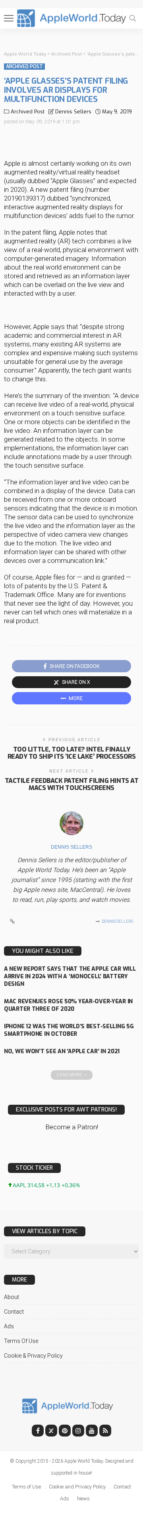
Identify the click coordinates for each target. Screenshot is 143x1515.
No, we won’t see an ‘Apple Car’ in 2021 (62, 1051)
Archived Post (24, 66)
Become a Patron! (71, 1127)
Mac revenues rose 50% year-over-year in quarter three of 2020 (68, 1005)
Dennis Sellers (73, 111)
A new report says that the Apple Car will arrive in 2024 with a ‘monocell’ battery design (70, 976)
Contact (14, 1311)
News (83, 1499)
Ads (9, 1326)
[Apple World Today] (72, 17)
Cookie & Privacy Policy (33, 1355)
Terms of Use (21, 1341)
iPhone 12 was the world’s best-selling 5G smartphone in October (69, 1030)
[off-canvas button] (9, 18)
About (11, 1297)
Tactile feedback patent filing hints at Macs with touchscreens (71, 784)
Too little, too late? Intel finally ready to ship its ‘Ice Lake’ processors (71, 753)
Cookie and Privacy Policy (77, 1487)
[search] (132, 18)
